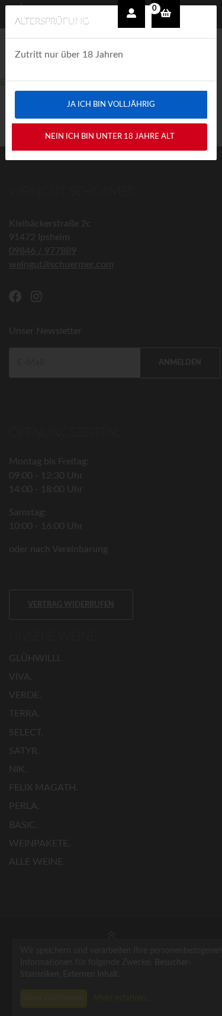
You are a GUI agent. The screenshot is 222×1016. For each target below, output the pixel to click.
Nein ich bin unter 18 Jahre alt (110, 136)
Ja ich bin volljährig (111, 104)
